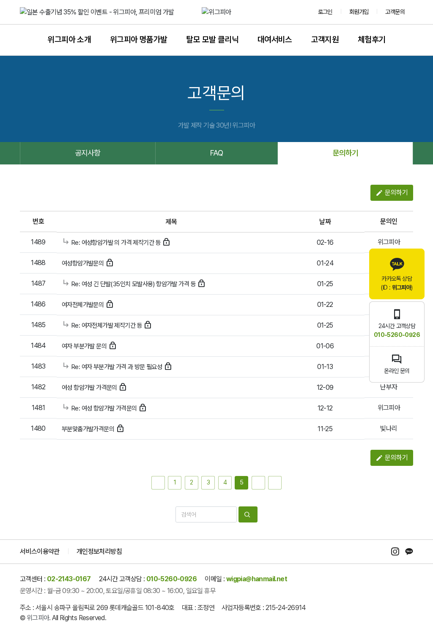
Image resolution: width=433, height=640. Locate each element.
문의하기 (345, 152)
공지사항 (88, 152)
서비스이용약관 (40, 551)
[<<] (158, 483)
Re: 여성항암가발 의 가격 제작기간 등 (116, 242)
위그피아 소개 (69, 39)
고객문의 (395, 11)
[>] (258, 483)
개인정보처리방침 (99, 551)
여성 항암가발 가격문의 (90, 387)
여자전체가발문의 (83, 305)
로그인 (325, 11)
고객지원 (325, 39)
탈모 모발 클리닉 (212, 39)
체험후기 (372, 39)
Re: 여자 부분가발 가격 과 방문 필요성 (116, 367)
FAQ (216, 152)
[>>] (275, 483)
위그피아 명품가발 (138, 39)
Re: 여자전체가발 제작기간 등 (106, 325)
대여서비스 (275, 39)
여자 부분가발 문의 (85, 346)
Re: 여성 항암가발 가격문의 (104, 408)
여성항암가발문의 (83, 263)
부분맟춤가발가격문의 (88, 429)
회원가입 (359, 11)
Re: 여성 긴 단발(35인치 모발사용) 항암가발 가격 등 (133, 284)
